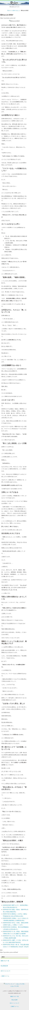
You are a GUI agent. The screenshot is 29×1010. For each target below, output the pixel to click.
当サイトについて (5, 971)
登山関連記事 (4, 966)
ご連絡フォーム (5, 976)
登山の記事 (14, 999)
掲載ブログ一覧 (5, 960)
